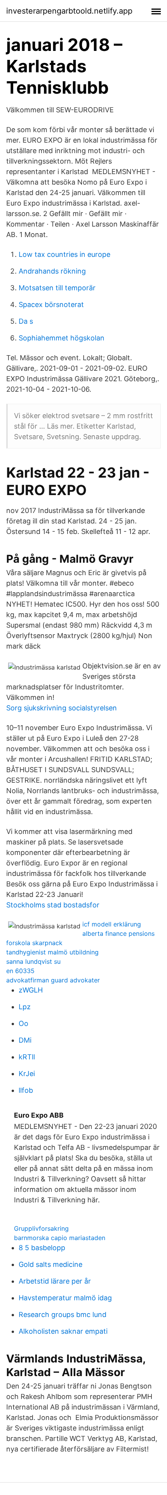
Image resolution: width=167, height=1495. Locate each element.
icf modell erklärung (111, 924)
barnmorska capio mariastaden (59, 1238)
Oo (23, 1023)
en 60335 (20, 971)
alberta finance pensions (118, 933)
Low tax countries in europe (64, 254)
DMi (25, 1040)
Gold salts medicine (50, 1264)
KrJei (27, 1073)
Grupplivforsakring (41, 1228)
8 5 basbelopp (42, 1248)
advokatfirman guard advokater (53, 980)
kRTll (27, 1057)
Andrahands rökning (52, 271)
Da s (26, 321)
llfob (26, 1090)
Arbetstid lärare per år (55, 1281)
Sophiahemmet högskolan (61, 338)
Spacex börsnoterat (51, 304)
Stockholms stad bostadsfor (52, 905)
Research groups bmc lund (62, 1314)
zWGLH (31, 990)
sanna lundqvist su (33, 961)
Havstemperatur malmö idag (65, 1298)
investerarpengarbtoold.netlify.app (69, 11)
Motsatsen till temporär (57, 288)
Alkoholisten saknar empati (63, 1331)
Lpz (25, 1007)
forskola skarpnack (34, 943)
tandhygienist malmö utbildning (52, 952)
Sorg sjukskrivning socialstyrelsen (61, 708)
